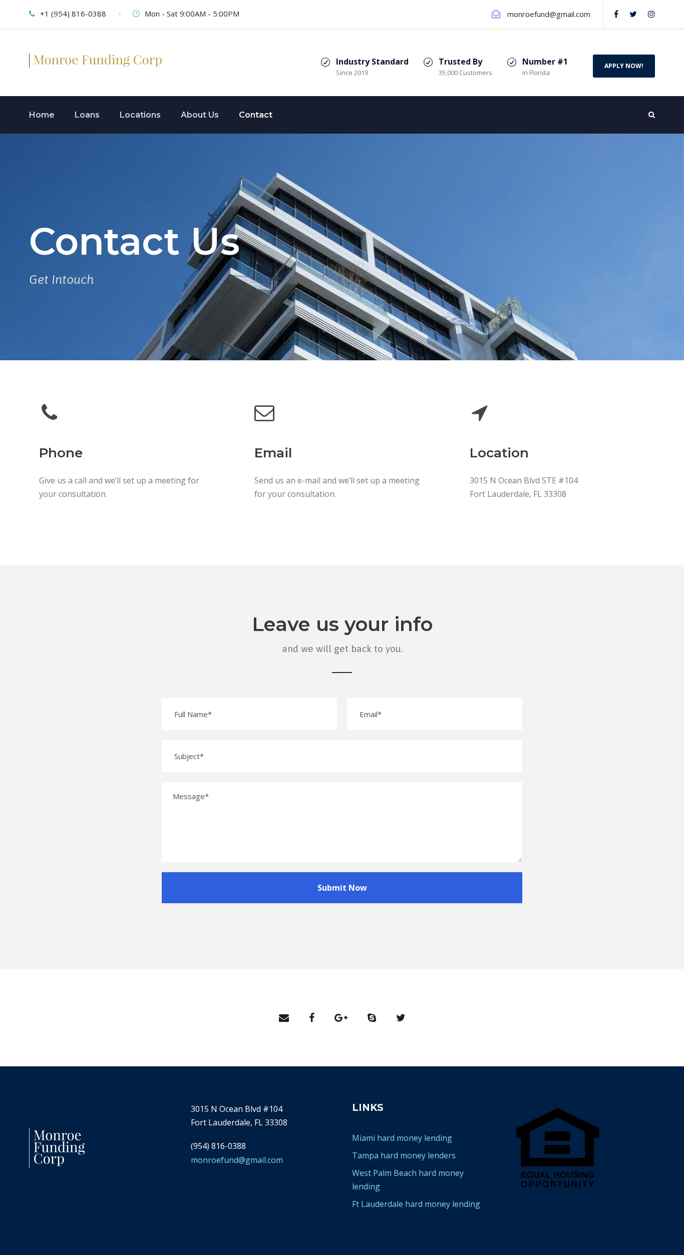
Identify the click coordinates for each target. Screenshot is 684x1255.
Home (42, 115)
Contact (255, 115)
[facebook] (616, 14)
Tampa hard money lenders (404, 1155)
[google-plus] (341, 1017)
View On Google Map (509, 517)
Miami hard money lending (402, 1137)
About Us (200, 115)
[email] (284, 1017)
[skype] (372, 1017)
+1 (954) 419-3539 (72, 517)
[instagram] (651, 14)
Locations (140, 115)
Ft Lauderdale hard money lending (416, 1203)
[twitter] (633, 14)
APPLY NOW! (623, 66)
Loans (87, 115)
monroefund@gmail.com (300, 517)
